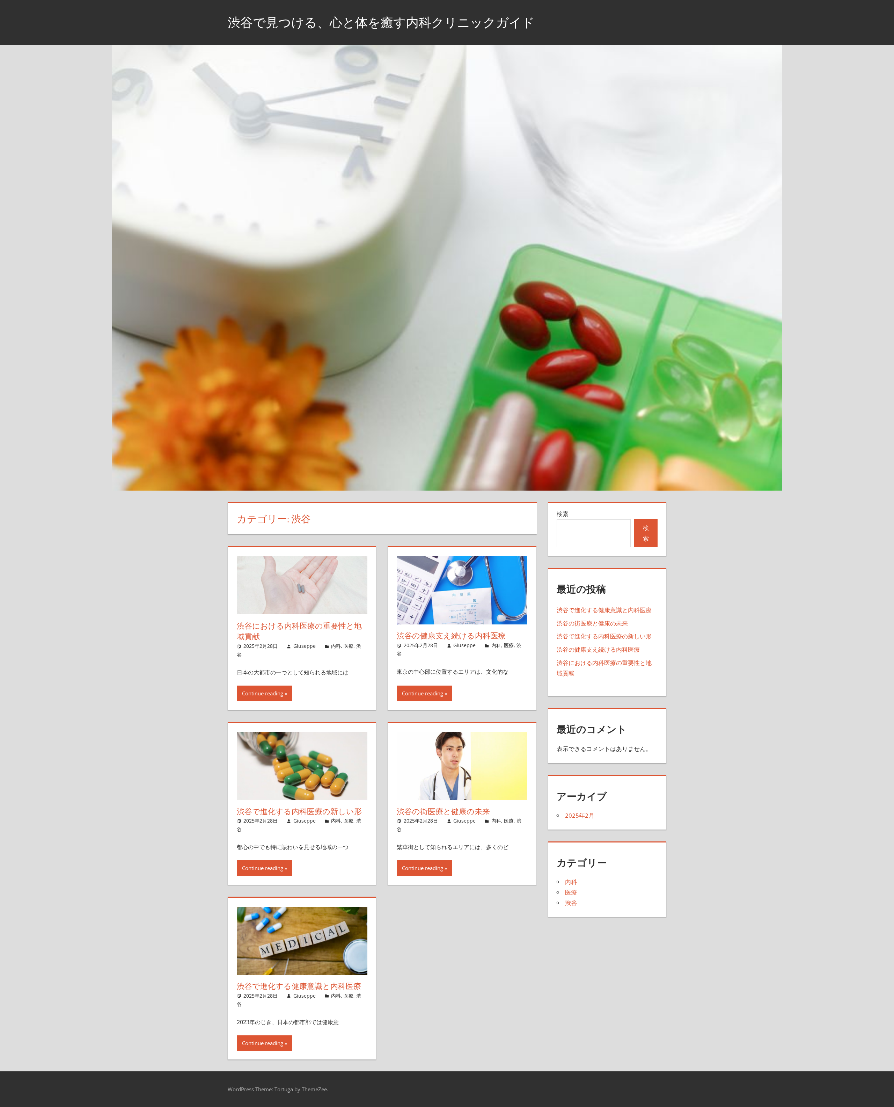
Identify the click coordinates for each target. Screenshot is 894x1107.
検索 (563, 514)
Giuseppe (304, 646)
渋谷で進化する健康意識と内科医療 (299, 986)
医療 (348, 646)
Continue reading (262, 693)
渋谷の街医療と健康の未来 (443, 811)
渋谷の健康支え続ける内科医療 (451, 636)
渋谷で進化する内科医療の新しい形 (299, 811)
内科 (336, 646)
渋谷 (571, 903)
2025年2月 (579, 815)
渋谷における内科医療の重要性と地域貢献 (299, 631)
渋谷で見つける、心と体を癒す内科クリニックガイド (381, 22)
